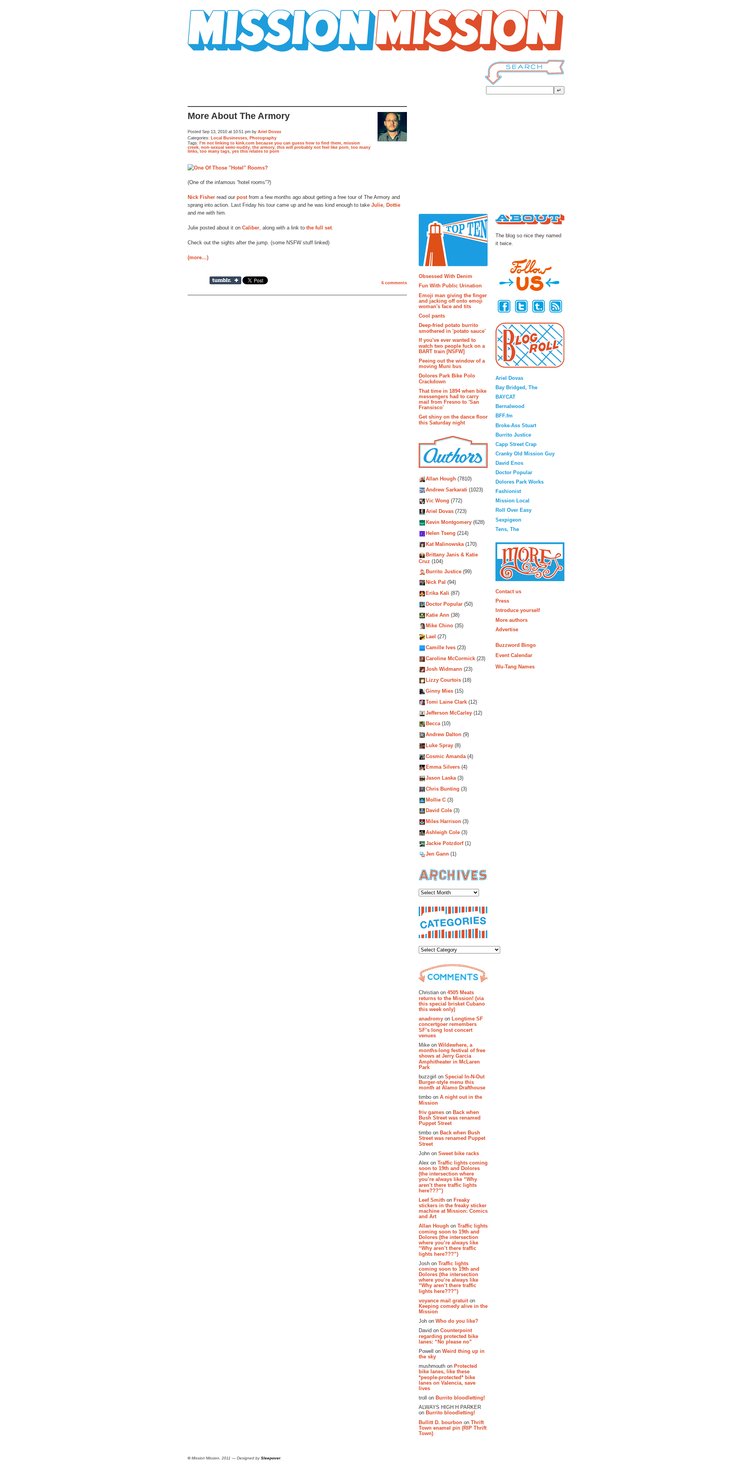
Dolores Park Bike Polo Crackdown (447, 378)
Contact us (508, 591)
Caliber (250, 228)
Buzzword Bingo (515, 645)
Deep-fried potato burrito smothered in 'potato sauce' (452, 328)
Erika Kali (437, 593)
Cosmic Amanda (446, 756)
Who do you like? (457, 1321)
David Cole (439, 811)
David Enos (509, 463)
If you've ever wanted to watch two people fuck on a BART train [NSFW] (452, 345)
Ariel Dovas (269, 131)
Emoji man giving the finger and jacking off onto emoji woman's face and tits (453, 301)
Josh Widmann (444, 669)
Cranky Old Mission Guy (525, 454)
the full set (319, 228)
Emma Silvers (443, 767)
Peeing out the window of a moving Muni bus (452, 363)
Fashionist (508, 491)
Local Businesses (229, 137)
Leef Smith (432, 1200)
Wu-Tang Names (515, 667)
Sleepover (270, 1458)
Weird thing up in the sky (451, 1354)
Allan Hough (441, 479)
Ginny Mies (439, 691)
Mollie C (436, 800)
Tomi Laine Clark (446, 702)
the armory (263, 147)
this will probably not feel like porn (313, 147)
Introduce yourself (517, 610)
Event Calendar (513, 655)
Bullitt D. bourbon (440, 1422)
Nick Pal (436, 582)
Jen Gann (437, 854)
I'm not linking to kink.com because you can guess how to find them (270, 143)
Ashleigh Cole (443, 832)
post (242, 197)
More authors (511, 620)
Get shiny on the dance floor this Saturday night (453, 419)
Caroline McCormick (450, 658)
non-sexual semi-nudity (225, 147)
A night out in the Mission (450, 1099)
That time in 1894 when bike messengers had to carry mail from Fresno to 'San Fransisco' (452, 399)
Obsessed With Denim (445, 276)
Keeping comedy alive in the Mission (453, 1309)
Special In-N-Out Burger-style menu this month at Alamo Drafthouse (452, 1082)
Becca (433, 724)
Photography (263, 137)
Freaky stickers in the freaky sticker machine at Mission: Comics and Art (453, 1208)
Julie (377, 205)
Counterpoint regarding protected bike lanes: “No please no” (448, 1336)
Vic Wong (437, 501)
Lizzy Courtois (443, 680)
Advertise (506, 629)
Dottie (393, 205)
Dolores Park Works (519, 482)
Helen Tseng (441, 533)
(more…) (198, 257)
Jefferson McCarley (449, 713)
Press (502, 601)
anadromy (431, 1019)
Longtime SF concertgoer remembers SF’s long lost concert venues (451, 1027)
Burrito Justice (443, 571)
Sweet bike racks (458, 1153)
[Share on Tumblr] (225, 280)
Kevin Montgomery (449, 523)
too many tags (215, 151)
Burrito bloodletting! (460, 1398)
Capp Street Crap (516, 444)
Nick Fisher (201, 197)
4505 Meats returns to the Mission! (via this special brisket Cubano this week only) (452, 1001)
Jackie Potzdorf (444, 843)
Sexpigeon (508, 520)
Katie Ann (437, 615)
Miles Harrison (443, 822)
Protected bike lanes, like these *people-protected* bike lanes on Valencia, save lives (448, 1377)
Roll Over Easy (513, 510)
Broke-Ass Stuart (515, 425)
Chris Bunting (442, 789)
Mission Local (512, 501)
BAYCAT (505, 397)
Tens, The (507, 529)
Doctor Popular (444, 604)
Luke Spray (439, 745)
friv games (431, 1112)
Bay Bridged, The (516, 387)
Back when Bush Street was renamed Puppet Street (450, 1118)
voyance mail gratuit (443, 1301)
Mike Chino (439, 626)
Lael (431, 637)
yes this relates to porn (255, 151)
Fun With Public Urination (450, 286)
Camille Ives (441, 647)
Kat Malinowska (445, 544)
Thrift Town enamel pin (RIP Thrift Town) (452, 1428)
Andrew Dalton (443, 734)
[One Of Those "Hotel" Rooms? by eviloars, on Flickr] (228, 168)
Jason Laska (441, 778)
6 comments (394, 282)
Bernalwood (509, 406)
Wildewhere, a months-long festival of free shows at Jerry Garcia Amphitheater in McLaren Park (452, 1056)
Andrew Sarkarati (446, 490)
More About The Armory (239, 116)
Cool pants (432, 316)
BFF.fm (504, 416)
